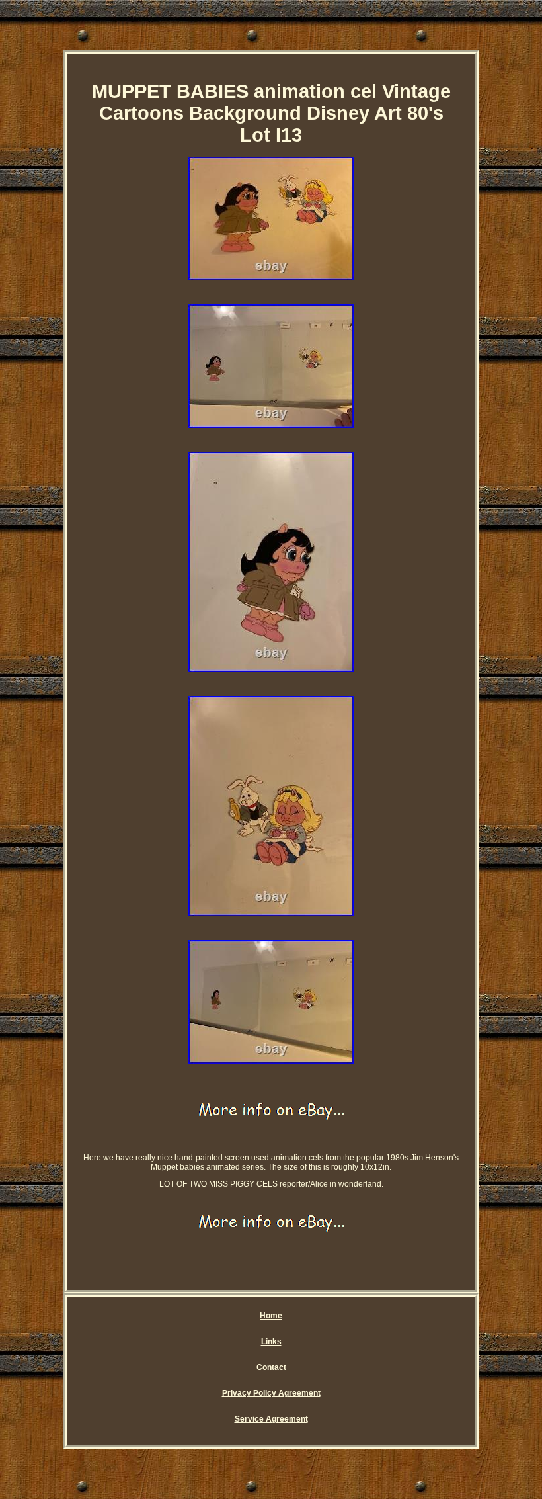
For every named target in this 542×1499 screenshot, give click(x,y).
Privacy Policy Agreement (271, 1393)
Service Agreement (271, 1419)
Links (271, 1341)
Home (271, 1315)
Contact (271, 1367)
